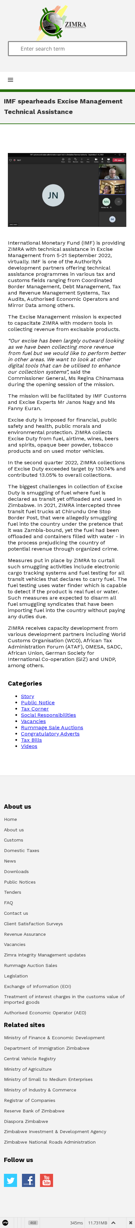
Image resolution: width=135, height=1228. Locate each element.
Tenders (12, 892)
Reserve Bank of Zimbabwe (34, 1110)
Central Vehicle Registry (30, 1058)
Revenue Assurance (25, 934)
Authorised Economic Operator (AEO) (45, 1012)
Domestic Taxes (21, 850)
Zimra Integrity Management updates (45, 954)
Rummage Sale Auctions (52, 727)
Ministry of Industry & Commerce (40, 1089)
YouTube (46, 1180)
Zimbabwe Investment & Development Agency (55, 1131)
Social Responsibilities (48, 715)
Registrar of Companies (29, 1100)
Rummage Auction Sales (30, 965)
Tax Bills (31, 740)
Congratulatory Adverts (50, 734)
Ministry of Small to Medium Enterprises (48, 1079)
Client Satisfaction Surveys (33, 923)
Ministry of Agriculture (28, 1069)
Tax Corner (35, 709)
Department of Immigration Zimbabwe (46, 1048)
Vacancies (33, 721)
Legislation (16, 975)
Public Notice (38, 702)
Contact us (16, 913)
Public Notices (20, 882)
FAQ (8, 902)
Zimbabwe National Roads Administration (50, 1142)
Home (10, 819)
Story (27, 696)
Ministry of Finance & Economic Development (54, 1037)
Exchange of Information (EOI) (37, 986)
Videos (29, 746)
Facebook (28, 1180)
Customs (13, 840)
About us (14, 829)
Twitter (10, 1180)
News (10, 861)
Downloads (16, 871)
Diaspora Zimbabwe (26, 1121)
